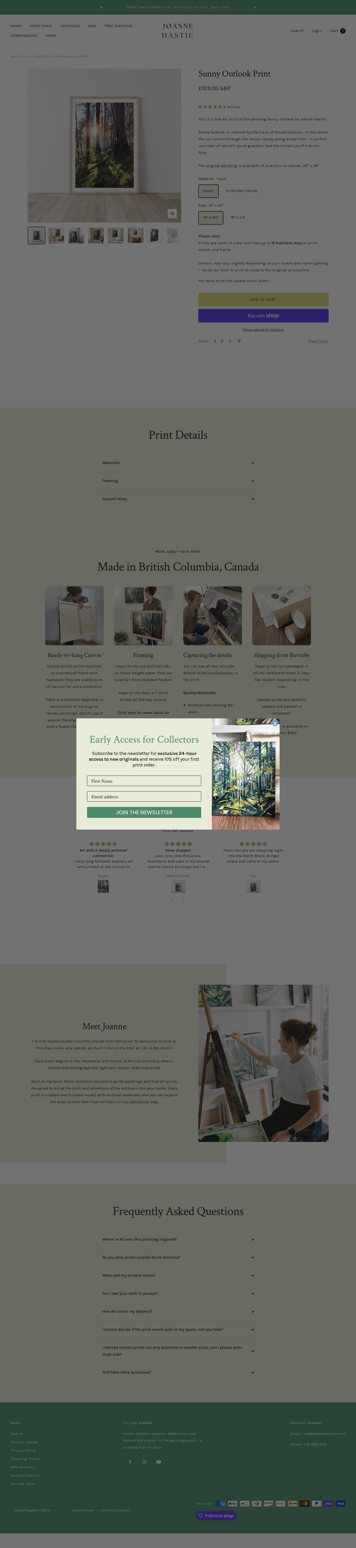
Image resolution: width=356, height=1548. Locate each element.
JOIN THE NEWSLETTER (144, 812)
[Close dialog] (275, 723)
